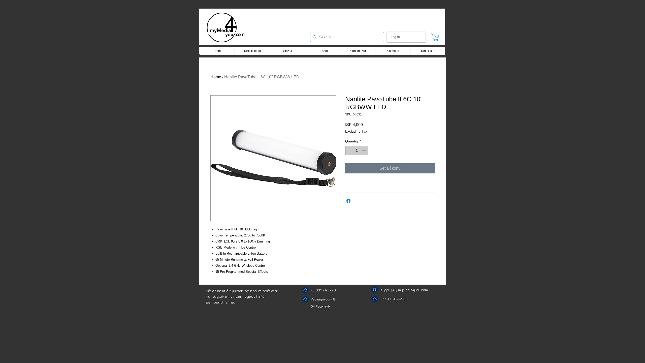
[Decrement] (349, 150)
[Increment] (364, 150)
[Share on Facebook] (348, 201)
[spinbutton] (356, 150)
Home (215, 77)
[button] (435, 37)
